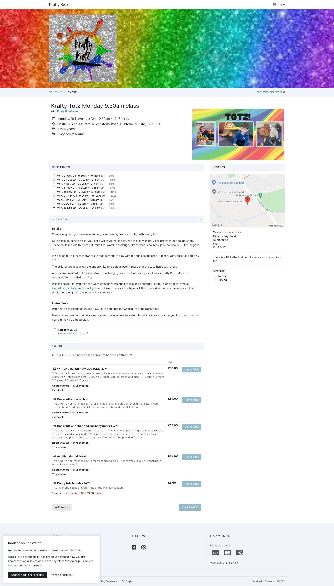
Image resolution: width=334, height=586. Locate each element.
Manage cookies (61, 574)
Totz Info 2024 (67, 329)
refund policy (230, 562)
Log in (281, 4)
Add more (61, 507)
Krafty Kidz (58, 4)
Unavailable (191, 369)
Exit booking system (270, 92)
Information (60, 219)
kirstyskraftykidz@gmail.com (70, 288)
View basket (190, 507)
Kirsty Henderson (67, 111)
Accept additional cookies (27, 574)
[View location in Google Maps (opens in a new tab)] (247, 200)
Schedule (55, 92)
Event (72, 92)
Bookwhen (270, 581)
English (129, 581)
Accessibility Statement (104, 581)
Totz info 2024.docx (68, 333)
